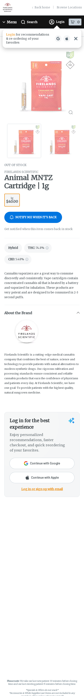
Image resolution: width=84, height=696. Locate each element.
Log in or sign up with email (42, 489)
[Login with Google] (58, 38)
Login (60, 22)
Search (32, 22)
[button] (42, 38)
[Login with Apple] (66, 38)
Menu (12, 22)
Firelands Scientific (21, 172)
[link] (13, 248)
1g (12, 200)
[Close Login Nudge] (76, 38)
